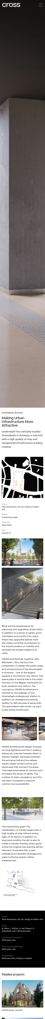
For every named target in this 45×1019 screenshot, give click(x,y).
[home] (11, 5)
